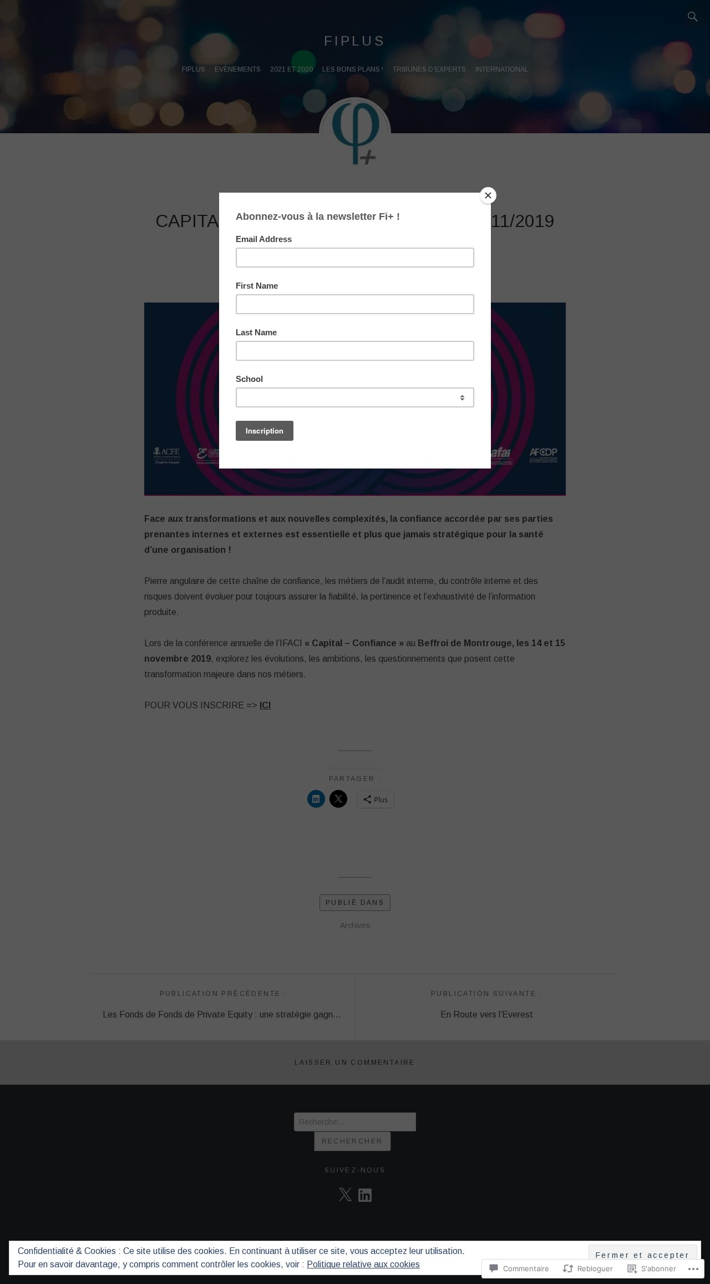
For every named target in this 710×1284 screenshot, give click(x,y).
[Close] (488, 195)
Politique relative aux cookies (363, 1264)
